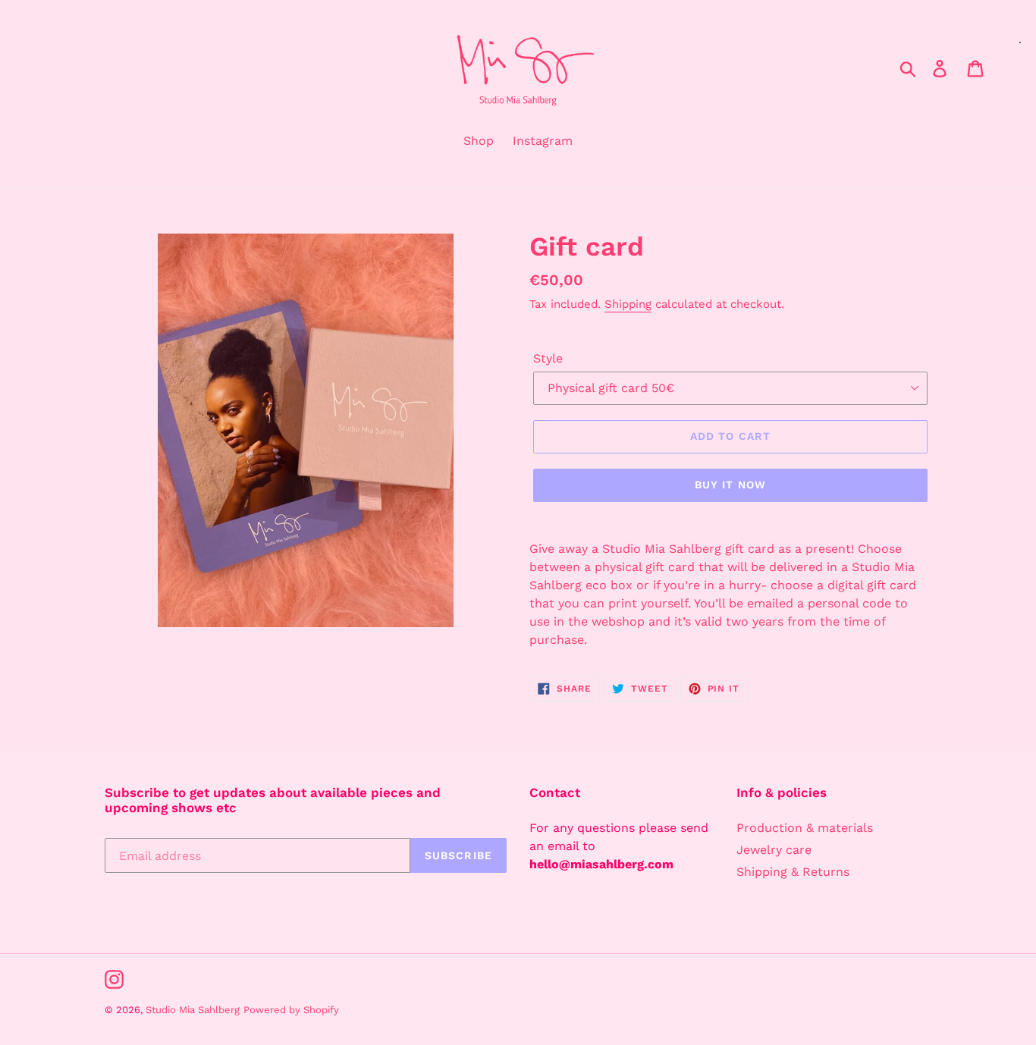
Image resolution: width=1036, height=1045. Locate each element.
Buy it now (730, 485)
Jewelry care (774, 850)
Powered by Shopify (291, 1009)
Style (548, 358)
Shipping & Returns (792, 872)
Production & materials (804, 828)
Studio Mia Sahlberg (193, 1009)
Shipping (627, 304)
